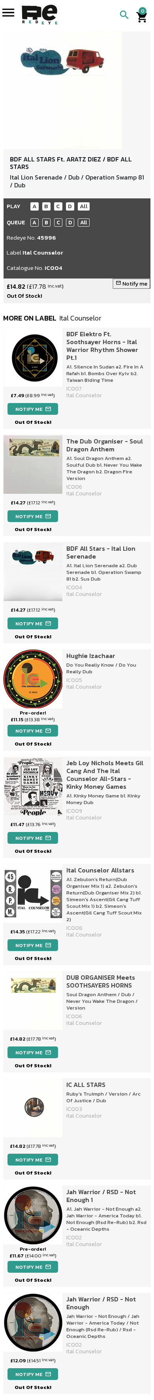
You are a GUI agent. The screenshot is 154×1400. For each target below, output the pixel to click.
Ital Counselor (43, 252)
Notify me (131, 284)
